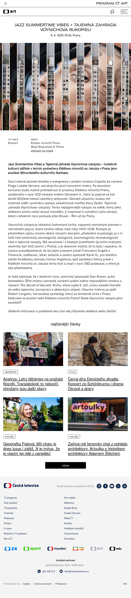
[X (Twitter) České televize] (118, 487)
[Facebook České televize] (105, 487)
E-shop (8, 528)
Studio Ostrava (72, 513)
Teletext (8, 513)
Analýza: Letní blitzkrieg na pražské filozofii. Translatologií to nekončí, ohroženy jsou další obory (33, 383)
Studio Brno (70, 507)
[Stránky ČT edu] (118, 549)
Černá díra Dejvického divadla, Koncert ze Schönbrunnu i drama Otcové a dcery (95, 383)
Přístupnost (61, 583)
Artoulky (9, 436)
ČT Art (72, 371)
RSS (125, 583)
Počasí (7, 523)
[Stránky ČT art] (97, 549)
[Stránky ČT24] (11, 549)
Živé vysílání (10, 502)
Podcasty (9, 518)
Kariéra (68, 523)
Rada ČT (68, 518)
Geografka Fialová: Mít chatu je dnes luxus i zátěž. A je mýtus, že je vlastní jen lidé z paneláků (31, 448)
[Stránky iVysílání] (59, 549)
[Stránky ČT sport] (32, 549)
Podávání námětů (73, 528)
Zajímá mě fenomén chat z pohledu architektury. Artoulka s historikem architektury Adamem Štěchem (97, 448)
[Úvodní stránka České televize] (21, 487)
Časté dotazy (71, 533)
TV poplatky (10, 507)
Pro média (69, 497)
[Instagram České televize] (99, 487)
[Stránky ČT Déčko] (78, 549)
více (65, 465)
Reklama (69, 502)
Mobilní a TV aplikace (15, 533)
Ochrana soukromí (42, 583)
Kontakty (69, 538)
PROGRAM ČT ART (112, 3)
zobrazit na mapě (42, 150)
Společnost (10, 371)
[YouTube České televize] (111, 487)
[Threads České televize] (124, 487)
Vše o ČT (8, 538)
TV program (10, 497)
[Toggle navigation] (5, 3)
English (26, 583)
